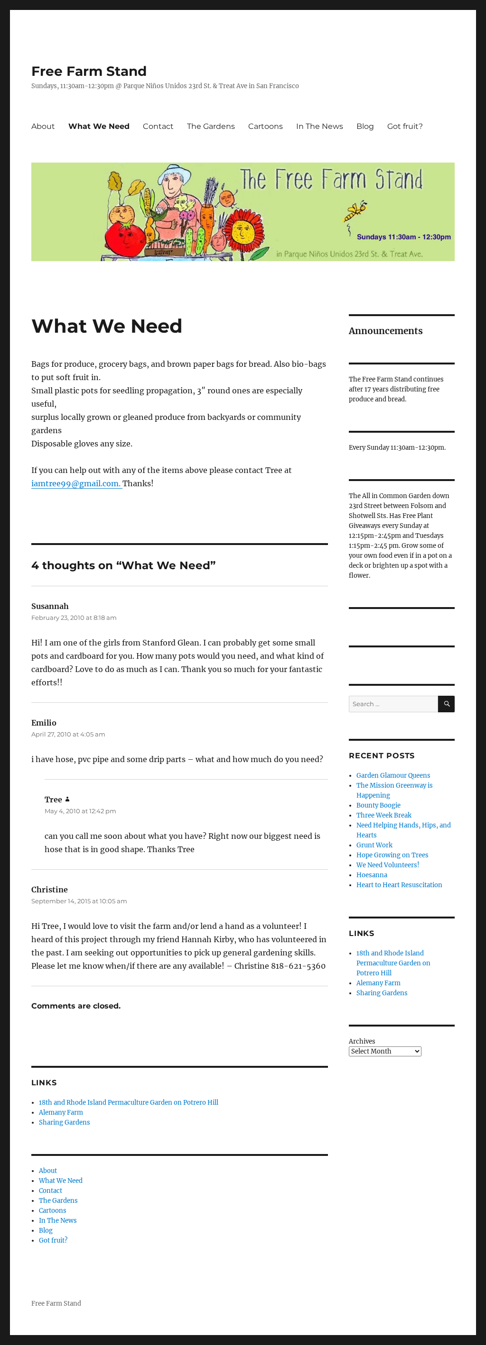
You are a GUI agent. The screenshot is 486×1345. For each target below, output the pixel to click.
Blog (365, 126)
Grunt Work (374, 845)
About (43, 126)
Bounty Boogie (378, 805)
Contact (158, 126)
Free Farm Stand (89, 71)
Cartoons (265, 126)
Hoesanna (371, 875)
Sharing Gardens (64, 1122)
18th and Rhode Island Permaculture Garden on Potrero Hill (128, 1103)
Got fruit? (405, 126)
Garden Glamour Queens (393, 776)
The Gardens (211, 126)
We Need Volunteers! (388, 865)
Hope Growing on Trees (392, 855)
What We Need (99, 126)
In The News (319, 126)
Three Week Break (383, 815)
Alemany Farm (61, 1113)
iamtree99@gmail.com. (76, 483)
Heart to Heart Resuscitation (399, 885)
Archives (362, 1041)
